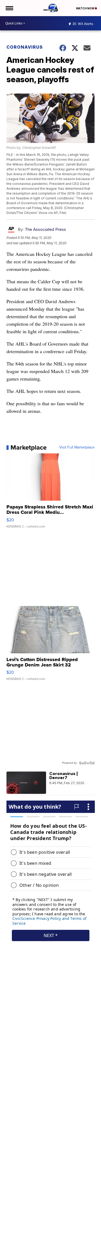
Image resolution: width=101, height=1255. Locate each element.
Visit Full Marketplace (77, 447)
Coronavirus (24, 47)
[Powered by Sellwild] (87, 763)
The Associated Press (45, 229)
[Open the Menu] (9, 8)
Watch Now (85, 8)
